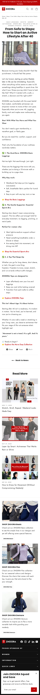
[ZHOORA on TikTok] (29, 641)
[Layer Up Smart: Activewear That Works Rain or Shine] (20, 429)
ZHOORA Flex (7, 587)
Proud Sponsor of (12, 648)
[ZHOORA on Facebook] (22, 641)
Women (6, 654)
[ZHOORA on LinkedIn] (33, 641)
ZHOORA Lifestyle (15, 25)
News (8, 16)
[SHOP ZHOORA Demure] (20, 602)
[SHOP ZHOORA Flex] (20, 554)
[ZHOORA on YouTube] (37, 641)
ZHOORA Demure (9, 632)
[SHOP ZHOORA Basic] (20, 511)
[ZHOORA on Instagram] (25, 641)
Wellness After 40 (30, 24)
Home (3, 16)
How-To (23, 22)
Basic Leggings (13, 22)
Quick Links (8, 666)
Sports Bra (17, 24)
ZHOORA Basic (8, 539)
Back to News (22, 360)
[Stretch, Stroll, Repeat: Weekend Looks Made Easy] (20, 390)
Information (9, 660)
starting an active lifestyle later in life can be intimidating (18, 80)
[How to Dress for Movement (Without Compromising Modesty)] (20, 467)
